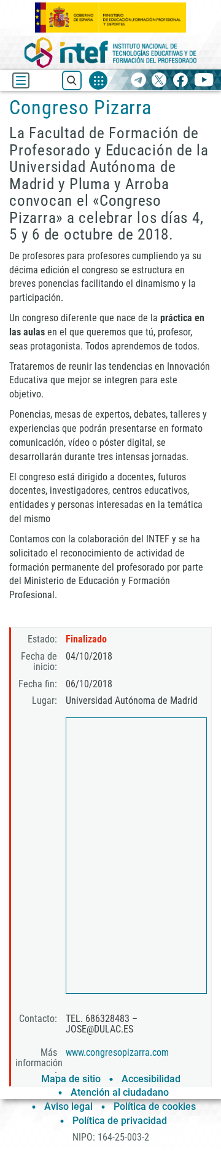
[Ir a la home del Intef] (110, 52)
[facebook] (180, 80)
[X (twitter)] (159, 80)
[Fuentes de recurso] (98, 80)
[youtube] (204, 80)
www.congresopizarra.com (117, 1052)
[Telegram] (138, 80)
